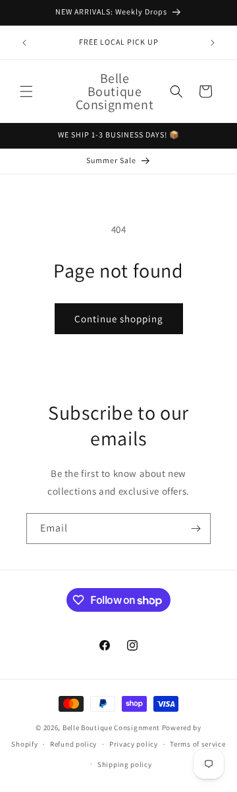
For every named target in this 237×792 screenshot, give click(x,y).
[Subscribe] (195, 528)
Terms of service (197, 744)
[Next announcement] (212, 42)
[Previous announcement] (24, 42)
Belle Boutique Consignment (111, 727)
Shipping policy (124, 764)
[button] (26, 91)
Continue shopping (118, 318)
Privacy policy (133, 744)
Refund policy (73, 744)
